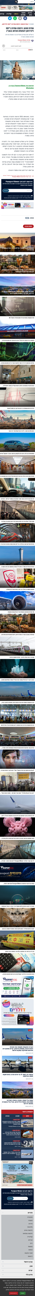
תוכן (31, 1266)
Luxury (16, 14)
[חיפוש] (16, 1)
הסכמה (22, 1293)
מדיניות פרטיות (13, 1293)
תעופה (30, 1220)
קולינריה (9, 14)
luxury (30, 1247)
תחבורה (29, 1217)
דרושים (30, 1256)
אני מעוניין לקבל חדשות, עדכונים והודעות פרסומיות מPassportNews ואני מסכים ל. (18, 197)
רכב (31, 1243)
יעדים (31, 1270)
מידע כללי (29, 1274)
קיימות (30, 1250)
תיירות (30, 1224)
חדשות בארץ (28, 1230)
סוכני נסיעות (28, 1253)
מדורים (30, 1212)
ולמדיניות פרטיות (8, 198)
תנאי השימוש (15, 198)
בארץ (27, 218)
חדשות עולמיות (23, 14)
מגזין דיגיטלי (28, 1262)
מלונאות (29, 1227)
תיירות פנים (30, 14)
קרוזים (30, 1240)
